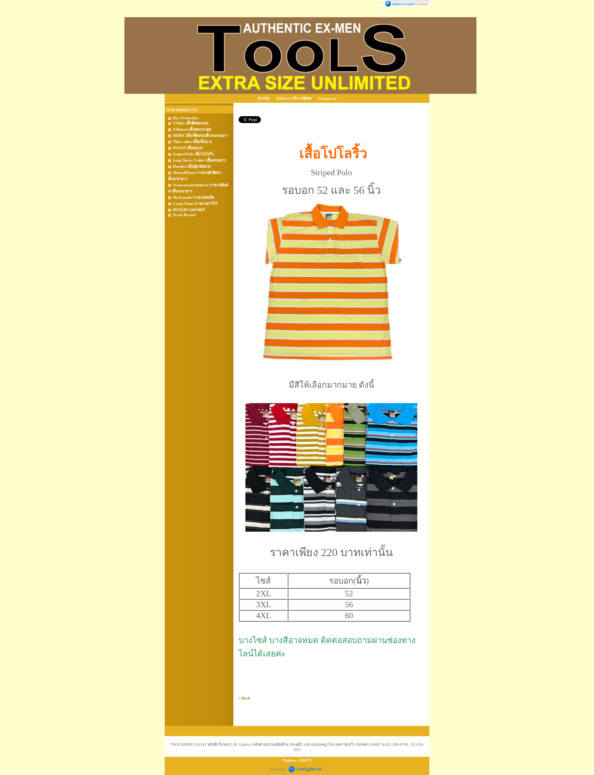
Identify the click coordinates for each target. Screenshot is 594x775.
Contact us (327, 98)
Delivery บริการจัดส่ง (294, 98)
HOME (264, 98)
